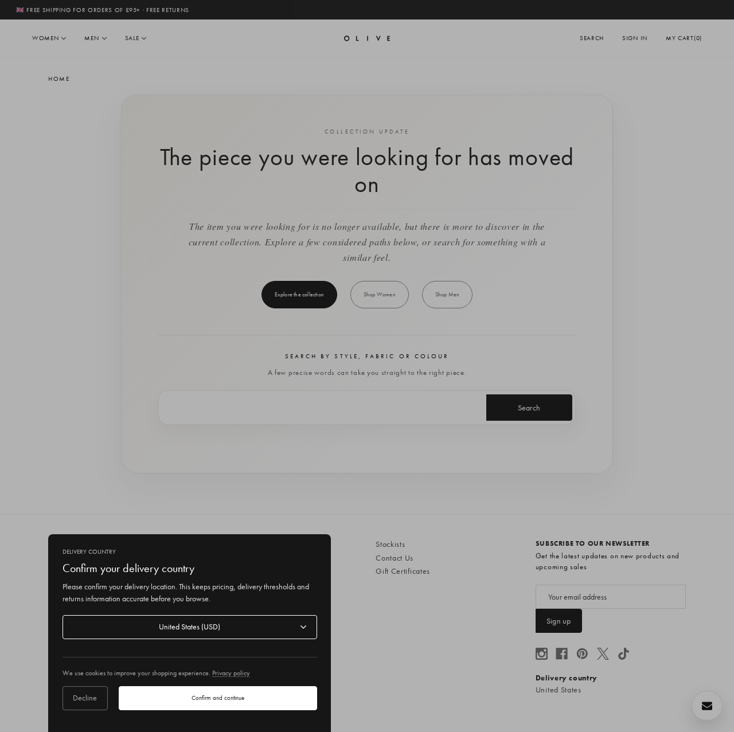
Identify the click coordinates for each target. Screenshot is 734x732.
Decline (85, 697)
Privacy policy (231, 673)
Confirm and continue (218, 698)
